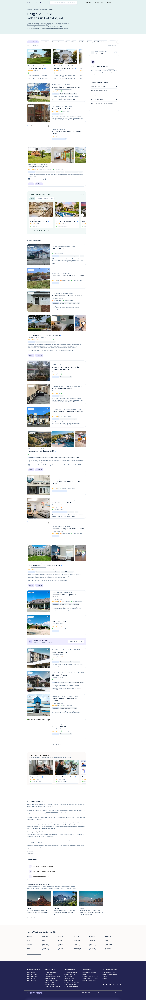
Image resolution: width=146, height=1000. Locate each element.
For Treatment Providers (110, 969)
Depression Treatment (69, 974)
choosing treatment (51, 812)
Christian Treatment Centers (71, 986)
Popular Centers (50, 969)
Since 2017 (111, 69)
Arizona (29, 908)
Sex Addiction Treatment (70, 984)
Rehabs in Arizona (31, 980)
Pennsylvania (44, 9)
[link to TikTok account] (113, 984)
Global (51, 198)
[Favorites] (117, 2)
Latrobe (38, 240)
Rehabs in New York (32, 976)
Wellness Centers (49, 982)
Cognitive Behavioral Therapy (52, 976)
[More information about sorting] (118, 45)
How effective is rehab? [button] (97, 99)
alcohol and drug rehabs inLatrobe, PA (37, 25)
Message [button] (40, 183)
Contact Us (105, 978)
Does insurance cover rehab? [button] (99, 86)
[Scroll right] (117, 41)
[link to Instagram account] (117, 984)
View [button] (30, 183)
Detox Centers (49, 974)
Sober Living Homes (50, 978)
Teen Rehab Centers (69, 978)
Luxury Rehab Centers (50, 972)
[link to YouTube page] (110, 984)
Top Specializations (69, 969)
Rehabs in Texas (31, 978)
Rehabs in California (32, 974)
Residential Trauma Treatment (71, 982)
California (39, 198)
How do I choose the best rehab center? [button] (102, 103)
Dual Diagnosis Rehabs (69, 980)
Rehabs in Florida (31, 972)
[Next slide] (81, 64)
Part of (37, 337)
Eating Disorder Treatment (70, 972)
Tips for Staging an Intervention (91, 978)
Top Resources (87, 969)
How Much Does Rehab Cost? (90, 980)
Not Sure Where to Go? (33, 969)
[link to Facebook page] (120, 984)
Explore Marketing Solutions (110, 974)
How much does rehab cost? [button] (99, 90)
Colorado (56, 908)
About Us (105, 976)
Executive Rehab (68, 976)
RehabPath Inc (93, 992)
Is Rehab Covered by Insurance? (91, 976)
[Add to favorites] (48, 85)
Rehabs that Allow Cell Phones (53, 986)
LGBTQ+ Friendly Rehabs (51, 980)
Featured (32, 198)
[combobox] (63, 3)
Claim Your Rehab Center (109, 972)
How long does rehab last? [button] (98, 95)
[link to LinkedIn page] (106, 984)
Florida (46, 198)
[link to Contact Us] (103, 984)
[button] (37, 45)
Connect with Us (107, 982)
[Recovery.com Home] (34, 3)
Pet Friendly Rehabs (50, 984)
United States (36, 9)
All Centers (29, 9)
